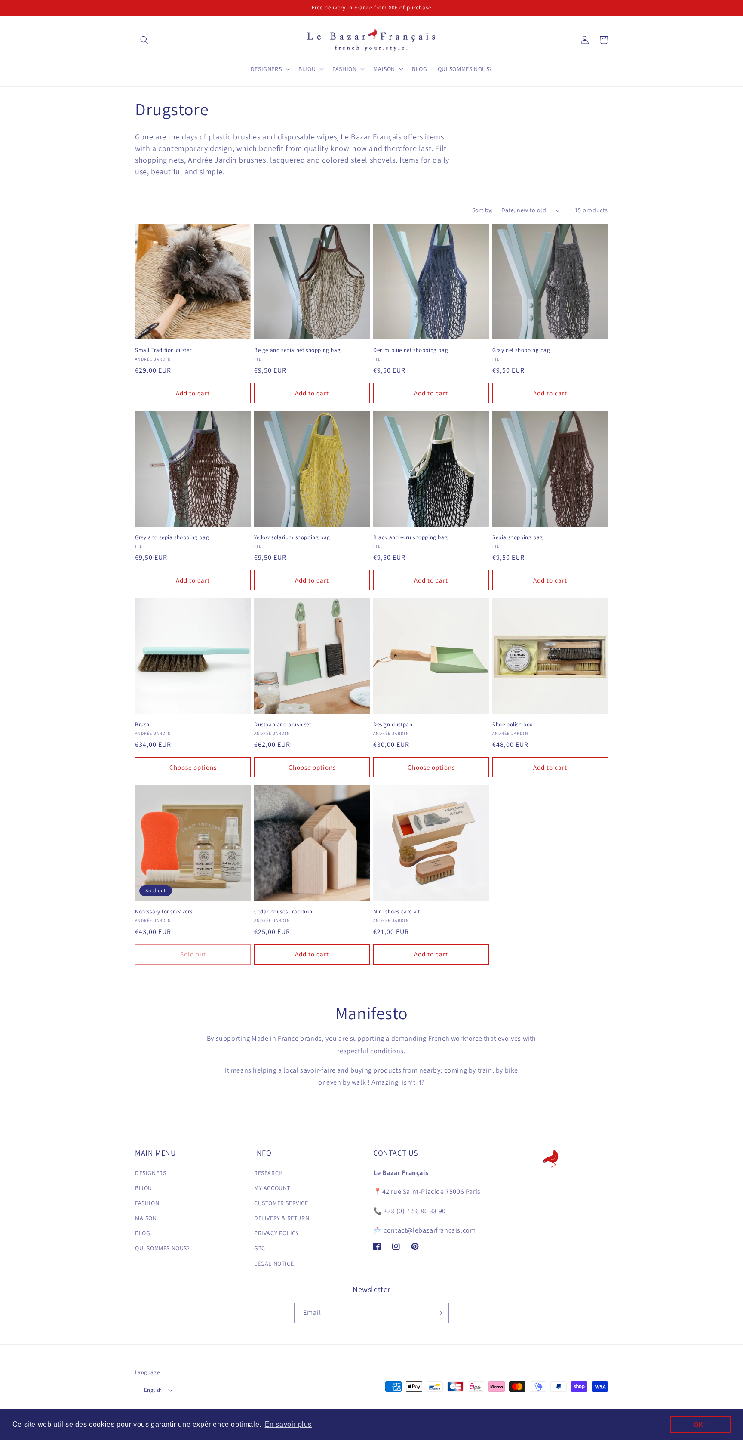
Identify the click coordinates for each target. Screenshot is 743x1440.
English (153, 1390)
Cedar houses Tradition (283, 911)
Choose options (193, 767)
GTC (259, 1248)
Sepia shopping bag (517, 537)
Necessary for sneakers (163, 911)
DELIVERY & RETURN (281, 1218)
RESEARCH (268, 1173)
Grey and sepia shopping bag (172, 537)
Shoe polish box (512, 724)
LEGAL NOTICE (274, 1263)
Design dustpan (392, 724)
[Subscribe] (439, 1313)
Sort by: (482, 210)
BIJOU (143, 1188)
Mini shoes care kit (396, 911)
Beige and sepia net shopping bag (297, 350)
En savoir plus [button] (288, 1424)
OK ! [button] (700, 1424)
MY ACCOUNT (272, 1188)
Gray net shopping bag (521, 350)
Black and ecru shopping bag (410, 537)
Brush (142, 724)
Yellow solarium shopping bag (292, 537)
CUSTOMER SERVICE (281, 1203)
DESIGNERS (150, 1173)
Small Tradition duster (163, 350)
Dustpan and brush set (282, 724)
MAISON (146, 1218)
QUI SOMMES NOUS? (162, 1248)
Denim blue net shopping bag (410, 350)
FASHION (147, 1203)
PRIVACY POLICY (276, 1233)
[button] (144, 40)
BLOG (142, 1233)
